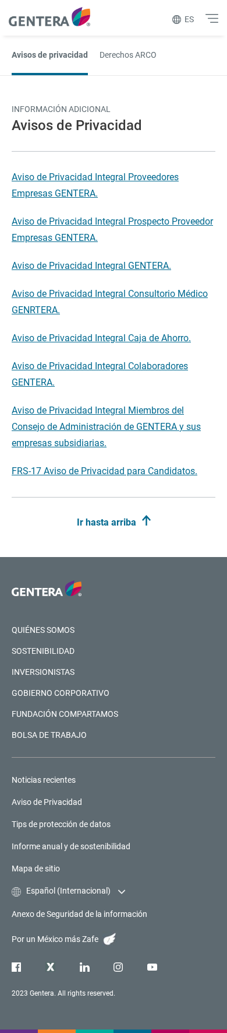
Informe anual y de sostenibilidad (71, 846)
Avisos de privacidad (50, 54)
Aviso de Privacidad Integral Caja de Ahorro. (101, 338)
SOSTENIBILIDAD (43, 651)
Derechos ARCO (128, 54)
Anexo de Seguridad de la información (79, 914)
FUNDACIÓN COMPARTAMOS (65, 714)
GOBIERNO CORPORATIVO (60, 693)
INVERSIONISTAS (43, 672)
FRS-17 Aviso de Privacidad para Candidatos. (104, 471)
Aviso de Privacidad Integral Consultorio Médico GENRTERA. (110, 302)
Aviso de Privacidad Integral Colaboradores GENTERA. (100, 374)
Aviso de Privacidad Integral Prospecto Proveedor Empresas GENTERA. (112, 229)
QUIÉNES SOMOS (43, 630)
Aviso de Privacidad (47, 802)
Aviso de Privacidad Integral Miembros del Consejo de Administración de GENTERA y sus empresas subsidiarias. (106, 427)
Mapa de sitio (36, 868)
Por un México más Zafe (56, 939)
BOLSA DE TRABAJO (49, 735)
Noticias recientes (44, 780)
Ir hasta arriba (108, 522)
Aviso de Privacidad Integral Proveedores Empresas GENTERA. (95, 185)
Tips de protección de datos (61, 824)
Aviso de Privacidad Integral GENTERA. (91, 265)
